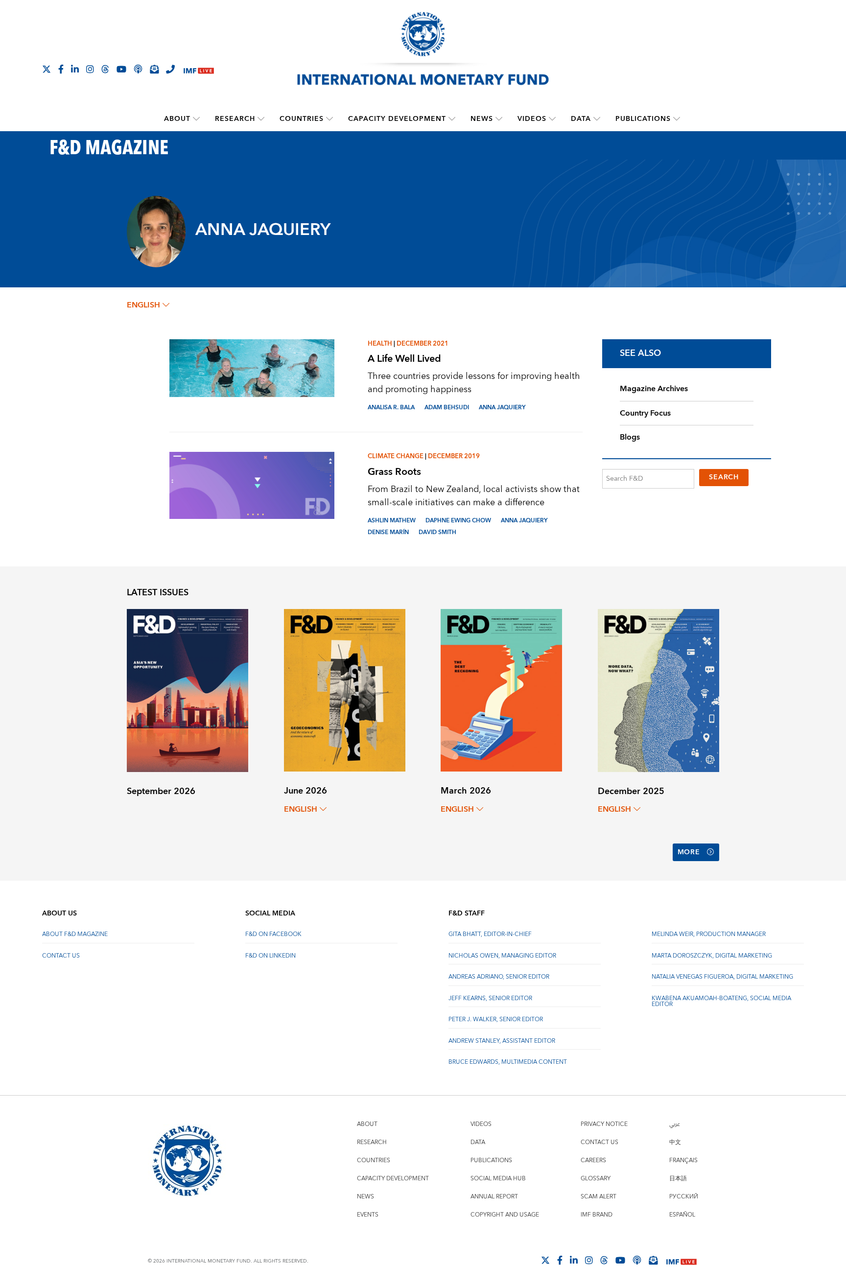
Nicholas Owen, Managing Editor (502, 956)
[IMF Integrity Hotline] (170, 69)
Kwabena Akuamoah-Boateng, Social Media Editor (721, 1001)
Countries (302, 119)
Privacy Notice (604, 1124)
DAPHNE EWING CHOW (458, 520)
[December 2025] (658, 689)
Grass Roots (394, 471)
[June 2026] (344, 689)
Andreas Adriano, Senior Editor (498, 977)
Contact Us (61, 956)
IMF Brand (596, 1215)
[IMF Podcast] (138, 69)
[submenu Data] (597, 119)
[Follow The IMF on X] (46, 69)
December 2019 (454, 456)
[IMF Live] (198, 69)
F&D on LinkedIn (270, 956)
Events (367, 1215)
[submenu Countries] (329, 119)
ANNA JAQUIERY (502, 407)
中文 (675, 1142)
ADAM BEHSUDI (446, 407)
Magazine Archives (654, 389)
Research (235, 119)
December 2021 (422, 343)
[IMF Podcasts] (637, 1260)
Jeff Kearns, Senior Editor (490, 998)
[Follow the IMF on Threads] (105, 69)
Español (682, 1215)
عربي (674, 1124)
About (177, 119)
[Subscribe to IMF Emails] (154, 69)
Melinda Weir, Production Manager (709, 934)
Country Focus (645, 413)
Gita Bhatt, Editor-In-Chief (490, 934)
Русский (683, 1197)
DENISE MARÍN (388, 532)
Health (380, 343)
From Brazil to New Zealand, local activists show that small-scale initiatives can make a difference (474, 496)
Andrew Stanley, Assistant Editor (501, 1041)
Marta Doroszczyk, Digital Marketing (712, 956)
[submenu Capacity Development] (452, 119)
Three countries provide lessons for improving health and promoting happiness (474, 383)
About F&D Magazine (75, 934)
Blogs (630, 437)
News (481, 119)
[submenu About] (196, 119)
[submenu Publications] (676, 119)
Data (581, 119)
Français (683, 1160)
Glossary (596, 1178)
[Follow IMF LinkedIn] (75, 69)
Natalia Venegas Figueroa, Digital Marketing (722, 977)
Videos (531, 119)
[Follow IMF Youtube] (121, 69)
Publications (643, 119)
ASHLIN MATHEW (392, 520)
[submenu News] (499, 119)
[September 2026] (187, 689)
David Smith (437, 532)
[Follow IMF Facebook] (61, 69)
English (143, 305)
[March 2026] (501, 689)
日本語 (678, 1178)
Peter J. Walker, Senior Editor (495, 1019)
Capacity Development (397, 119)
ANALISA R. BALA (391, 407)
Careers (593, 1160)
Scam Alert (598, 1197)
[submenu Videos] (552, 119)
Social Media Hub (498, 1178)
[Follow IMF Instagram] (90, 69)
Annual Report (494, 1197)
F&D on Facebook (273, 934)
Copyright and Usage (504, 1215)
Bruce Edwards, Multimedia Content (507, 1062)
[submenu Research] (261, 119)
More (689, 852)
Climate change (395, 456)
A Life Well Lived (404, 358)
